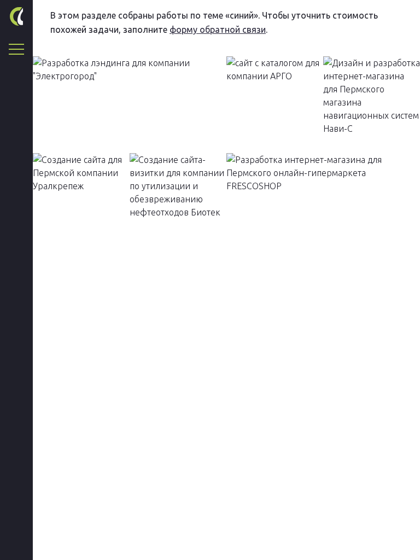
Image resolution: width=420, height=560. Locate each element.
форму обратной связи (218, 29)
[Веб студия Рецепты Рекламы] (16, 16)
